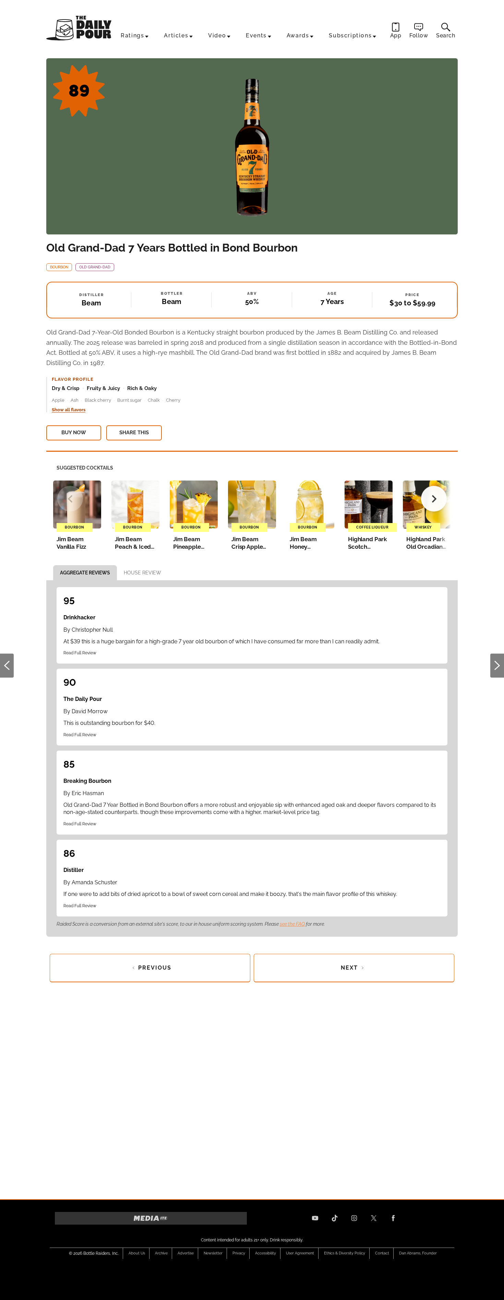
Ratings (132, 35)
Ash (75, 400)
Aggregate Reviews (85, 572)
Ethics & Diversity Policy (344, 1253)
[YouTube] (315, 1218)
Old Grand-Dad (94, 267)
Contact (382, 1253)
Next (497, 666)
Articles (176, 35)
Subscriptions (350, 35)
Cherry (173, 400)
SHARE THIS (134, 432)
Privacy (238, 1253)
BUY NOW (73, 432)
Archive (161, 1253)
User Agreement (300, 1253)
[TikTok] (334, 1218)
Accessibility (265, 1253)
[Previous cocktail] (70, 499)
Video (217, 35)
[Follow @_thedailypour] (373, 1218)
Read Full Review (79, 653)
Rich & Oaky (142, 388)
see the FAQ (292, 924)
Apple (58, 400)
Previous (7, 666)
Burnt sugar (129, 400)
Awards (298, 35)
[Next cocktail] (434, 499)
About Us (137, 1253)
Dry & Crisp (66, 388)
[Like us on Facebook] (393, 1218)
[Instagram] (354, 1218)
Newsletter (213, 1253)
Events (256, 35)
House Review (142, 572)
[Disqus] (252, 1088)
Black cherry (98, 400)
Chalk (154, 400)
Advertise (186, 1253)
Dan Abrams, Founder (418, 1253)
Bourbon (59, 267)
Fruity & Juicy (103, 388)
